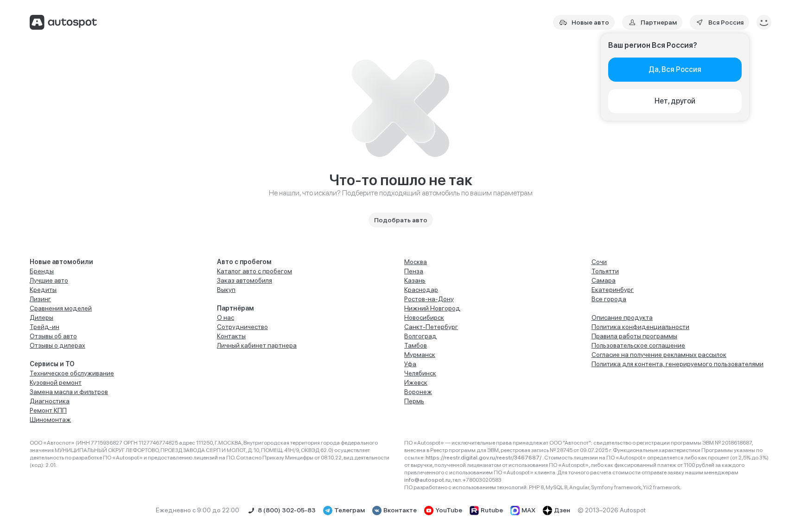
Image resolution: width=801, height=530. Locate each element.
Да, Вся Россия (674, 69)
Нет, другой (675, 101)
